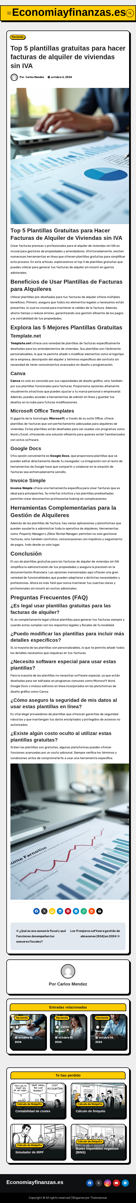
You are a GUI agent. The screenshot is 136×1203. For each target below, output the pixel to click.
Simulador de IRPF (29, 1152)
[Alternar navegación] (9, 13)
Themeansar (98, 1197)
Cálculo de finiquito (29, 1104)
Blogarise (78, 1197)
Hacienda (18, 36)
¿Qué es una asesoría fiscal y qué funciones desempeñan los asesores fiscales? (41, 936)
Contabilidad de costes (32, 1111)
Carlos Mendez (35, 77)
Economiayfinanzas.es (69, 12)
